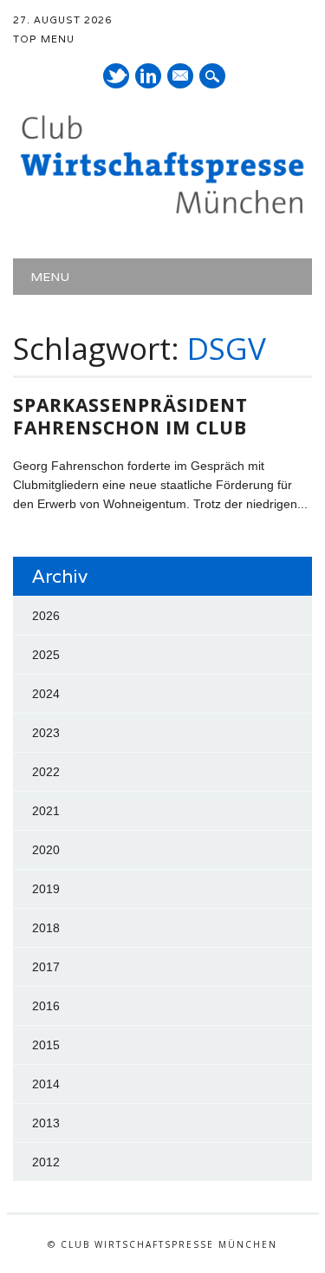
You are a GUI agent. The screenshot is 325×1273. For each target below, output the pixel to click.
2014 (46, 1084)
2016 (46, 1006)
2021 (46, 811)
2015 (46, 1045)
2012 (46, 1162)
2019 (46, 889)
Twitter (116, 75)
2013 (46, 1123)
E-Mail (181, 77)
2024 (46, 694)
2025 (46, 655)
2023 (46, 733)
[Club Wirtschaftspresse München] (162, 213)
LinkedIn (148, 75)
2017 (46, 967)
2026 (46, 616)
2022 (46, 772)
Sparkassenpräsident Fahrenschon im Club (130, 416)
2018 (46, 928)
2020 (46, 850)
